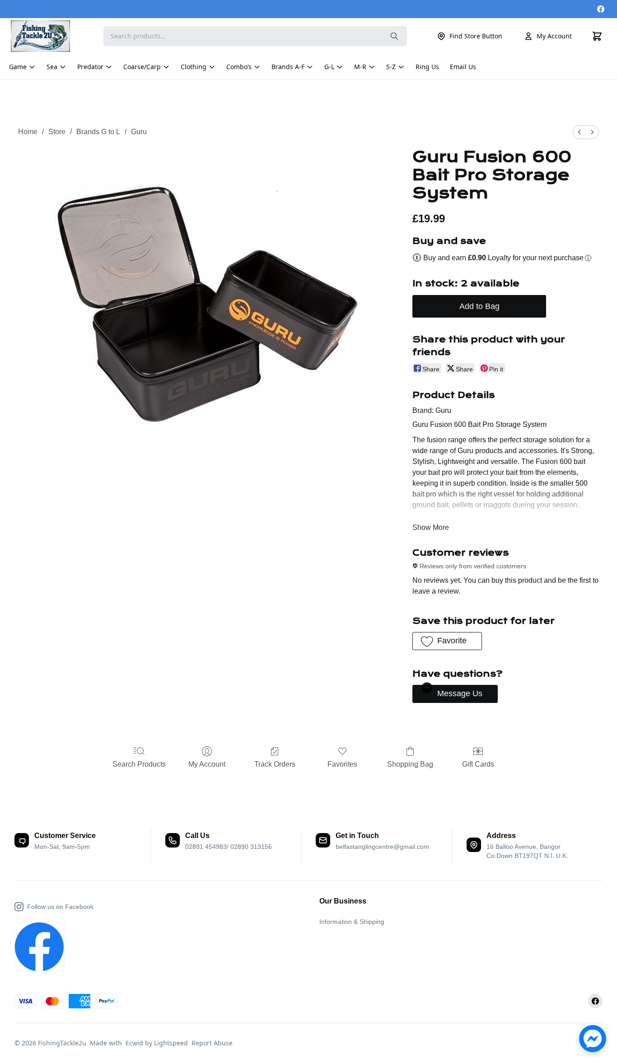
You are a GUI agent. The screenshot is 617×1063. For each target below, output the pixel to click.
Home (27, 132)
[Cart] (597, 36)
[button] (446, 641)
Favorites (342, 764)
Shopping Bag (410, 764)
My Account (554, 36)
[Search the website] (394, 36)
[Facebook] (600, 9)
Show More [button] (430, 527)
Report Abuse (212, 1043)
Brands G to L (98, 132)
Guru (139, 132)
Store (56, 132)
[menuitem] (579, 132)
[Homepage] (45, 36)
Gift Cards (478, 764)
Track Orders (274, 764)
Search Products (139, 764)
